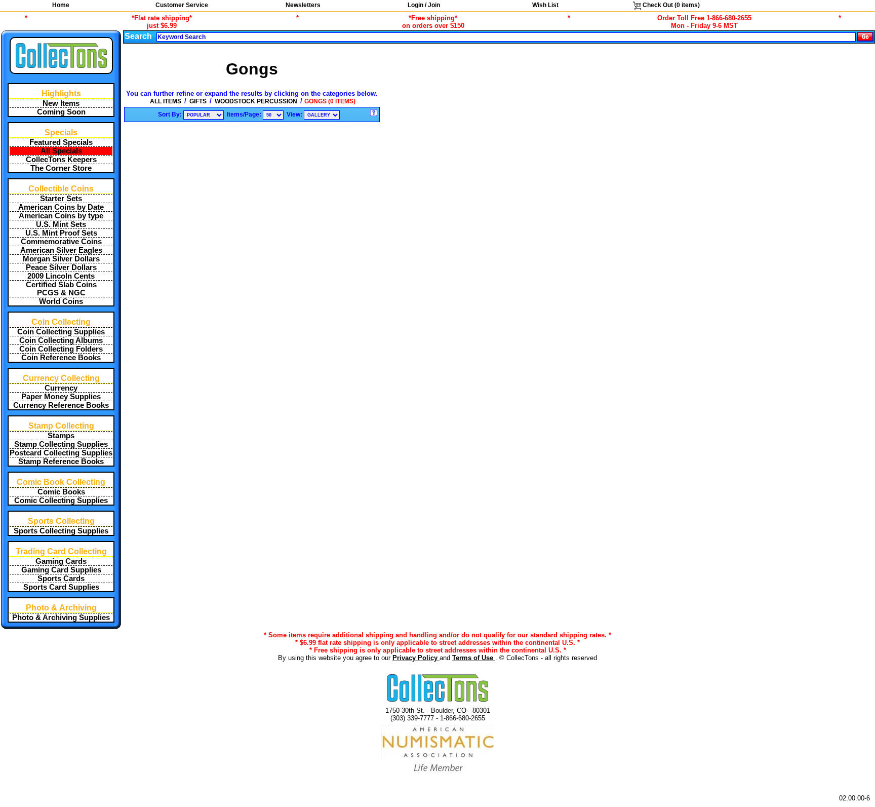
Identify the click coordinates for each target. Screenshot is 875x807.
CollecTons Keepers (61, 160)
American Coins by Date (61, 207)
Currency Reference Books (61, 405)
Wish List (545, 5)
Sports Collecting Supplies (61, 531)
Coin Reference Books (61, 358)
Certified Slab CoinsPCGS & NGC (61, 289)
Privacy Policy (416, 658)
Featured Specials (61, 142)
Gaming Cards (61, 561)
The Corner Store (61, 168)
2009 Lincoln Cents (61, 276)
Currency (61, 388)
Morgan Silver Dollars (61, 259)
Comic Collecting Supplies (61, 500)
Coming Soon (61, 112)
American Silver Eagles (61, 250)
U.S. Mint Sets (61, 224)
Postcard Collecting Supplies (61, 453)
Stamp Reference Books (61, 461)
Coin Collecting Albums (61, 340)
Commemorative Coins (61, 242)
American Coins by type (61, 216)
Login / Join (424, 5)
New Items (61, 103)
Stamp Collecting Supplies (61, 444)
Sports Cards (61, 578)
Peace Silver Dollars (61, 267)
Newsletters (303, 5)
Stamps (61, 436)
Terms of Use (473, 658)
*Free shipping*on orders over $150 (433, 21)
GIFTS (198, 101)
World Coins (61, 301)
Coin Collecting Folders (61, 349)
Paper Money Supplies (61, 397)
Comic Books (61, 492)
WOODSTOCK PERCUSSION (256, 101)
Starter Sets (61, 199)
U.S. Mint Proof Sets (61, 233)
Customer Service (181, 5)
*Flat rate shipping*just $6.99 (162, 21)
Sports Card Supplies (61, 587)
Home (60, 5)
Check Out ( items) (670, 5)
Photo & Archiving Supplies (61, 617)
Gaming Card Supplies (61, 570)
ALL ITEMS (165, 101)
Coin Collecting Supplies (61, 332)
